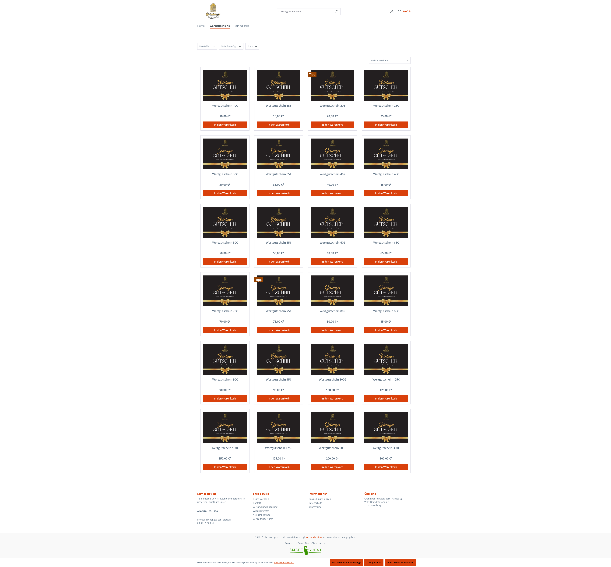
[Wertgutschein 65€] (386, 222)
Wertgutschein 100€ (332, 379)
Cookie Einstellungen (320, 498)
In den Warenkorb (225, 124)
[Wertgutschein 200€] (332, 428)
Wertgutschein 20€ (332, 105)
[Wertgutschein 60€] (332, 222)
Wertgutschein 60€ (332, 242)
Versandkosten (314, 537)
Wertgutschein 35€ (278, 174)
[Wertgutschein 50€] (225, 222)
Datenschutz (315, 502)
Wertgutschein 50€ (225, 242)
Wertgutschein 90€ (225, 379)
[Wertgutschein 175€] (279, 428)
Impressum (315, 506)
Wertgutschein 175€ (278, 448)
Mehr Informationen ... (284, 562)
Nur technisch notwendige (346, 562)
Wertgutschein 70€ (225, 311)
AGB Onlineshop (261, 514)
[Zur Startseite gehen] (213, 11)
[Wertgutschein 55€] (279, 222)
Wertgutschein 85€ (386, 311)
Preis (250, 46)
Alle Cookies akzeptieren (400, 562)
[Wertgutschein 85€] (386, 291)
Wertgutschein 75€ (278, 311)
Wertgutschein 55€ (278, 242)
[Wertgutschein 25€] (386, 85)
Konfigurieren (373, 562)
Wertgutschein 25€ (386, 105)
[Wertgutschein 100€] (332, 359)
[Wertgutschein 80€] (332, 291)
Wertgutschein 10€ (225, 105)
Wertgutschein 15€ (278, 105)
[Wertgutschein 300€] (386, 428)
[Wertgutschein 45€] (386, 154)
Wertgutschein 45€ (386, 174)
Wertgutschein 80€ (332, 311)
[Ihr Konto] (392, 11)
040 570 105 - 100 (207, 511)
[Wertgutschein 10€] (225, 85)
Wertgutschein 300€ (386, 448)
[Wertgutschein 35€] (279, 154)
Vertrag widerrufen (263, 518)
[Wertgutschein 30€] (225, 154)
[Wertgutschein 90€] (225, 359)
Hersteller (205, 46)
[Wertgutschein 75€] (279, 291)
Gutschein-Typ (229, 46)
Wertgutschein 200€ (332, 448)
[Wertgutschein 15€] (279, 85)
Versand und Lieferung (265, 506)
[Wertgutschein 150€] (225, 428)
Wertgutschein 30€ (225, 174)
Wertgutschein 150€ (225, 448)
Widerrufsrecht (261, 510)
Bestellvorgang (261, 498)
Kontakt (257, 502)
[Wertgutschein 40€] (332, 154)
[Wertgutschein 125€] (386, 359)
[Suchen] (337, 11)
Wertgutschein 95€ (278, 379)
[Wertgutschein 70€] (225, 291)
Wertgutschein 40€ (332, 174)
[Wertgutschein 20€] (332, 85)
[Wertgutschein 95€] (279, 359)
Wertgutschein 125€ (386, 379)
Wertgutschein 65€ (386, 242)
